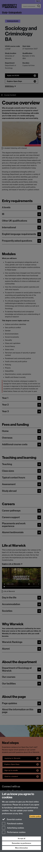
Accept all (21, 838)
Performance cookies (16, 832)
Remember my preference (21, 843)
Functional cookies (15, 823)
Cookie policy (35, 816)
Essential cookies (14, 819)
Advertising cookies (15, 828)
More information (21, 848)
